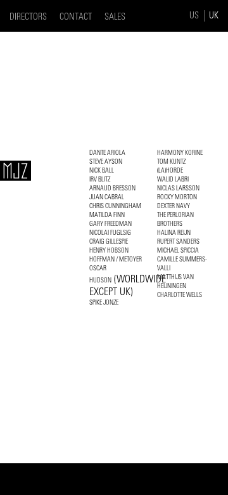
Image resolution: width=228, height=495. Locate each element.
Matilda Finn (107, 215)
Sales (114, 16)
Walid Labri (173, 179)
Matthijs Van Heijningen (175, 281)
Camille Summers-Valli (182, 263)
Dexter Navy (173, 206)
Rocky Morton (177, 197)
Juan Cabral (106, 197)
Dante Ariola (107, 152)
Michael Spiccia (178, 250)
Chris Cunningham (115, 206)
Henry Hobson (109, 250)
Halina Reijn (174, 232)
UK (213, 15)
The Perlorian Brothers (175, 219)
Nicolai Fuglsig (110, 232)
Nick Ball (101, 170)
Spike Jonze (103, 302)
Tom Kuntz (171, 161)
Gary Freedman (110, 224)
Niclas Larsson (178, 188)
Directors (28, 16)
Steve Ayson (105, 161)
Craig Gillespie (108, 241)
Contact (76, 16)
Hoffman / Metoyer (115, 259)
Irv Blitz (99, 179)
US (194, 15)
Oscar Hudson (127, 281)
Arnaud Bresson (112, 188)
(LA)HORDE (170, 170)
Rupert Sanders (178, 241)
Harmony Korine (180, 152)
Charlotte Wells (179, 295)
